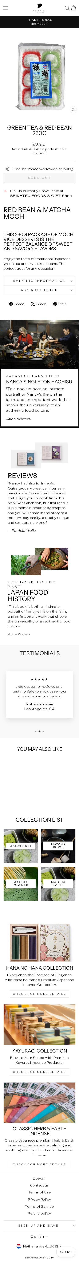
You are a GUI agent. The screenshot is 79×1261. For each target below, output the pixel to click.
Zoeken (39, 1178)
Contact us (39, 1185)
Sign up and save (38, 1225)
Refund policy (39, 1213)
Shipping (40, 149)
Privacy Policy (39, 1199)
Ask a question (39, 290)
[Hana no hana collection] (39, 941)
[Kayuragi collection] (39, 1024)
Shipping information (39, 281)
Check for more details (39, 994)
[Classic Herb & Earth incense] (39, 1102)
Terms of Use (39, 1192)
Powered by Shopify (39, 1257)
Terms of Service (39, 1206)
